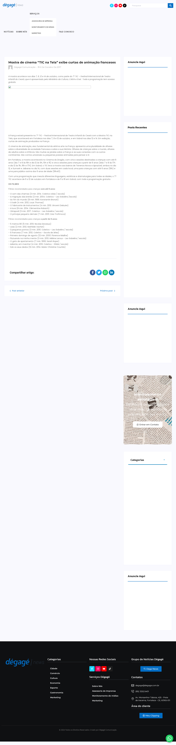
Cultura (54, 678)
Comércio (55, 673)
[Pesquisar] (170, 5)
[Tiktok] (124, 5)
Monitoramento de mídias (105, 696)
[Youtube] (120, 5)
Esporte (54, 688)
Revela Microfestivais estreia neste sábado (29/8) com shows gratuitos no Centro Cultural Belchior (147, 286)
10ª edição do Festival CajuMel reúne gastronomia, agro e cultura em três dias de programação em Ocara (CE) (147, 184)
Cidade (53, 668)
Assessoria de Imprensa (104, 691)
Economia (55, 683)
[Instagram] (116, 5)
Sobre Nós (97, 686)
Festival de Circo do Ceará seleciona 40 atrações (146, 235)
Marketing (55, 697)
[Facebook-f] (111, 5)
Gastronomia (56, 692)
